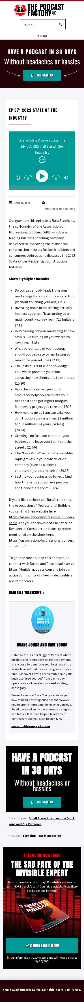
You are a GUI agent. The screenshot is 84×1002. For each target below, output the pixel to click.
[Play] (43, 176)
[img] (42, 159)
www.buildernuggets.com (30, 726)
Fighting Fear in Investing (42, 836)
